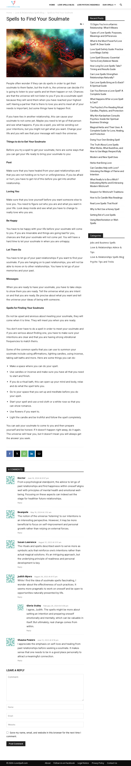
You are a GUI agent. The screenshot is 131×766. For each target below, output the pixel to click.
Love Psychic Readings (88, 5)
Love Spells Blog (66, 5)
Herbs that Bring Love (101, 163)
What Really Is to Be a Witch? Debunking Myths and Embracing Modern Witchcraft (106, 182)
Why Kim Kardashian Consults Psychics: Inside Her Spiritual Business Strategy (105, 119)
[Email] (39, 454)
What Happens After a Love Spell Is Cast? (106, 101)
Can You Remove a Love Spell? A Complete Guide (106, 92)
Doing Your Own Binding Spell (105, 139)
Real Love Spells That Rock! (104, 203)
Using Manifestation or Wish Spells (104, 221)
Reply (20, 503)
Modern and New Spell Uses (104, 157)
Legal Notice (83, 763)
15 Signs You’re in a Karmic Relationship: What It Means (104, 26)
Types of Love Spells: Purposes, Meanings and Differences (106, 34)
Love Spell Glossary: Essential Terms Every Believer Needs (104, 59)
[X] (17, 454)
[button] (121, 4)
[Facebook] (9, 454)
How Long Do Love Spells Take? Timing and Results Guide (106, 68)
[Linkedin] (31, 454)
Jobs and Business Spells (103, 242)
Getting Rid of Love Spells (103, 215)
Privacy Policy (98, 763)
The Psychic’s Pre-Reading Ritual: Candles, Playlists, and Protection (106, 109)
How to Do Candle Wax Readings (106, 197)
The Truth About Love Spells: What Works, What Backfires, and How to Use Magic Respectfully (106, 148)
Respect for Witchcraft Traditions (106, 192)
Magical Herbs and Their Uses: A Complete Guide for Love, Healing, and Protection (107, 130)
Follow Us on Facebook (64, 763)
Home (52, 5)
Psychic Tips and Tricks (102, 261)
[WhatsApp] (24, 454)
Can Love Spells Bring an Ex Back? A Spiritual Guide (107, 84)
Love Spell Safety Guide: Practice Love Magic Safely (106, 51)
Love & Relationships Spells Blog (29, 12)
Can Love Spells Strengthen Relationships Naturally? (104, 76)
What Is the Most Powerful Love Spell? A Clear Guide (106, 43)
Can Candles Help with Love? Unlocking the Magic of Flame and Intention (107, 171)
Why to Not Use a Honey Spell (104, 209)
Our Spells (108, 5)
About (47, 763)
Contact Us (112, 763)
